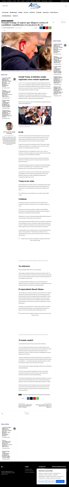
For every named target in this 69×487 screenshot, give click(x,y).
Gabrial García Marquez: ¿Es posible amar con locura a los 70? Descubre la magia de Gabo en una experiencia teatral (58, 90)
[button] (66, 6)
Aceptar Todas (60, 481)
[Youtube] (63, 6)
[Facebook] (50, 6)
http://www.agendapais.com (9, 135)
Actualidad (4, 20)
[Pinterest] (47, 27)
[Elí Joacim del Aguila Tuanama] (9, 126)
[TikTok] (58, 6)
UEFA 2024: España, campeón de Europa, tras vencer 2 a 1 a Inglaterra (43, 406)
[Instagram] (53, 6)
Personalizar (42, 481)
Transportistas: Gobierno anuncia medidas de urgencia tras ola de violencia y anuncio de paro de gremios (7, 113)
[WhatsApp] (50, 27)
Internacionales (10, 20)
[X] (60, 6)
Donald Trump (22, 83)
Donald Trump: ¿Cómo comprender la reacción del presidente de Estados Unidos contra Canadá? (6, 103)
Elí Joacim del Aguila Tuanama (8, 27)
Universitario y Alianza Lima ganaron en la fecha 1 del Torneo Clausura (25, 406)
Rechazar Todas (51, 481)
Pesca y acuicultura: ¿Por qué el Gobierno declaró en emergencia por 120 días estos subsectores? (7, 93)
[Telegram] (55, 6)
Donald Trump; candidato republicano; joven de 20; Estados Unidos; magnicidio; (36, 394)
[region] (51, 476)
